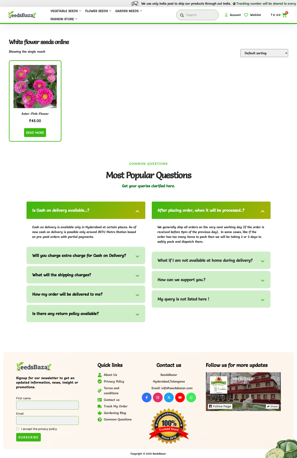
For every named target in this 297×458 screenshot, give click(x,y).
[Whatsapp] (191, 397)
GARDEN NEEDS (127, 11)
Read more (35, 133)
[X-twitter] (169, 397)
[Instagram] (158, 397)
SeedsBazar (242, 378)
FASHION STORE (62, 19)
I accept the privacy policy (38, 429)
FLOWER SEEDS (96, 11)
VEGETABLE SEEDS (64, 11)
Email (19, 413)
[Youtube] (180, 397)
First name (23, 398)
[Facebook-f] (147, 397)
